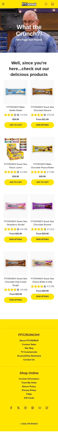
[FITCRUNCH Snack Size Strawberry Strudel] (15, 206)
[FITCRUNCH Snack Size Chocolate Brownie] (42, 206)
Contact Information (29, 379)
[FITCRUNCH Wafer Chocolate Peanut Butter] (42, 149)
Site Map (29, 348)
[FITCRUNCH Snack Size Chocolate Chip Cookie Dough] (15, 263)
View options (42, 125)
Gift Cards (29, 398)
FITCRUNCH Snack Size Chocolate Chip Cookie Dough (15, 281)
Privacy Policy (29, 390)
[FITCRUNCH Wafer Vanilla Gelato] (15, 92)
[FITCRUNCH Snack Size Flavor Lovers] (15, 149)
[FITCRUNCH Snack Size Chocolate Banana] (42, 92)
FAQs (29, 394)
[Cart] (52, 4)
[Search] (46, 4)
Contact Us (29, 359)
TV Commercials (29, 352)
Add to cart (16, 125)
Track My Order (29, 382)
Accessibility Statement (29, 356)
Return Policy (29, 386)
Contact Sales (29, 344)
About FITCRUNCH (29, 340)
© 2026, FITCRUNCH (29, 424)
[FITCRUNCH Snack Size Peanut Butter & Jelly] (42, 263)
